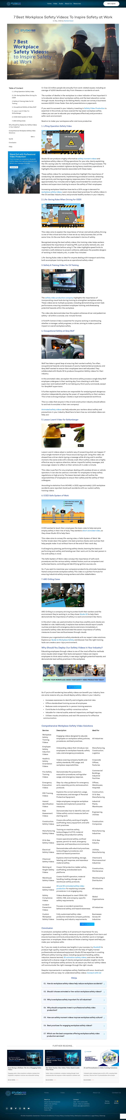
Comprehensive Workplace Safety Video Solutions (22, 132)
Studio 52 (84, 614)
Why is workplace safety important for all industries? (69, 1000)
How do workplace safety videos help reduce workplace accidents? (75, 984)
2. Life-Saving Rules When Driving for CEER (24, 97)
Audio (61, 4)
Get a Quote (111, 4)
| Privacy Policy (59, 1116)
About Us (68, 4)
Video (55, 4)
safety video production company (59, 298)
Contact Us (116, 1093)
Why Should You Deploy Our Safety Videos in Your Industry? (23, 126)
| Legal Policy (94, 1116)
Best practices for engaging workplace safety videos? (69, 1026)
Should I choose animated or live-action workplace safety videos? (74, 992)
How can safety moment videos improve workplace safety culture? (75, 1018)
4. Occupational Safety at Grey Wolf (24, 107)
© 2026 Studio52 (26, 1116)
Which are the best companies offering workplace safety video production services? (73, 1035)
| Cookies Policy (69, 1116)
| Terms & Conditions (47, 1116)
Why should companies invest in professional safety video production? (71, 1009)
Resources (77, 4)
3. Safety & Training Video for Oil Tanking (22, 102)
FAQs (10, 147)
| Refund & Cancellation (82, 1116)
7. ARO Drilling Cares (18, 121)
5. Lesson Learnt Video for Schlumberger (20, 112)
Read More (11, 1080)
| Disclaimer (36, 1116)
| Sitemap (102, 1116)
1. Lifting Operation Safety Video (23, 91)
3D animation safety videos (75, 958)
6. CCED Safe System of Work (22, 117)
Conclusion (13, 143)
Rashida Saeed (68, 21)
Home (49, 4)
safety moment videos (87, 159)
